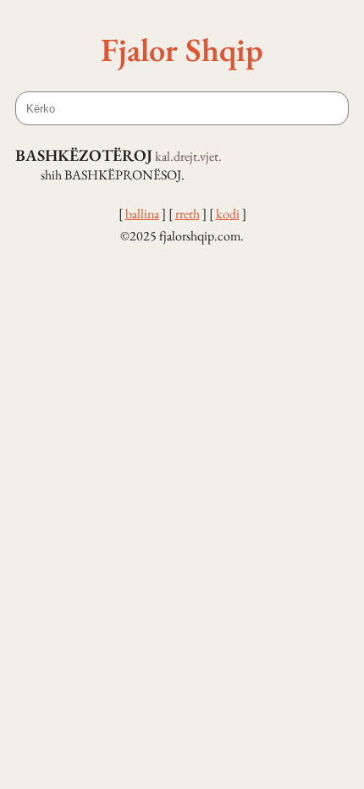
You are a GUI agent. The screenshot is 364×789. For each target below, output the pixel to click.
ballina (142, 214)
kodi (228, 214)
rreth (187, 214)
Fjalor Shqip (182, 49)
